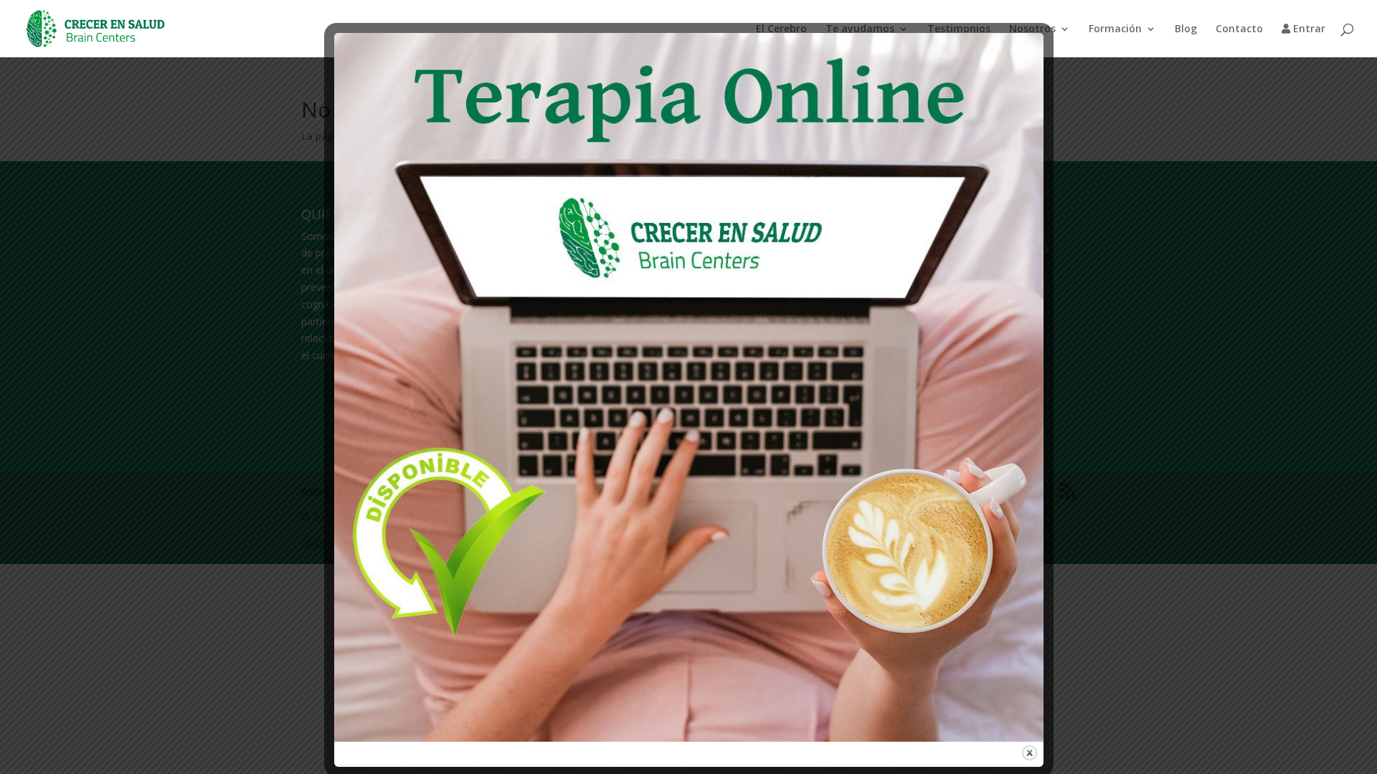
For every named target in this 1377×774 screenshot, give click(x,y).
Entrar (1307, 29)
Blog (1186, 29)
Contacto (1239, 29)
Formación (1115, 29)
